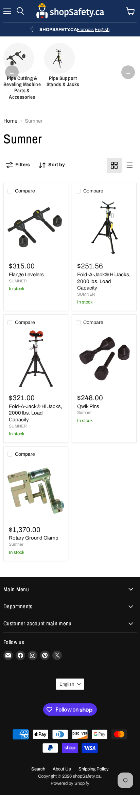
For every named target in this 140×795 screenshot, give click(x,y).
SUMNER (18, 281)
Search (38, 769)
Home (10, 121)
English (102, 29)
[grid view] (114, 165)
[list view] (129, 165)
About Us (62, 769)
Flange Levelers (26, 274)
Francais (85, 29)
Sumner (84, 412)
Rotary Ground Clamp (33, 538)
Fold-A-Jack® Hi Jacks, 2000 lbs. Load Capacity (103, 281)
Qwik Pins (88, 406)
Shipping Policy (93, 769)
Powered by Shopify (70, 783)
